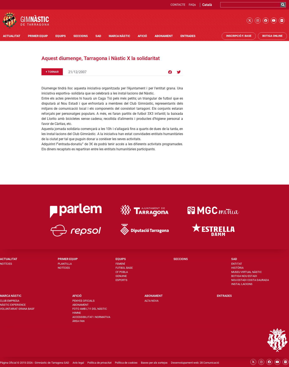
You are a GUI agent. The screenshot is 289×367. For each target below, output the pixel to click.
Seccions (80, 36)
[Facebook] (266, 20)
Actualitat (11, 36)
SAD (98, 36)
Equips (60, 36)
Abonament (164, 36)
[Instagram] (258, 20)
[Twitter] (179, 72)
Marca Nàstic (119, 36)
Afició (142, 36)
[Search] (283, 4)
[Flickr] (282, 20)
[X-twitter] (250, 20)
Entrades (187, 36)
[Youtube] (274, 20)
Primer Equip (38, 36)
